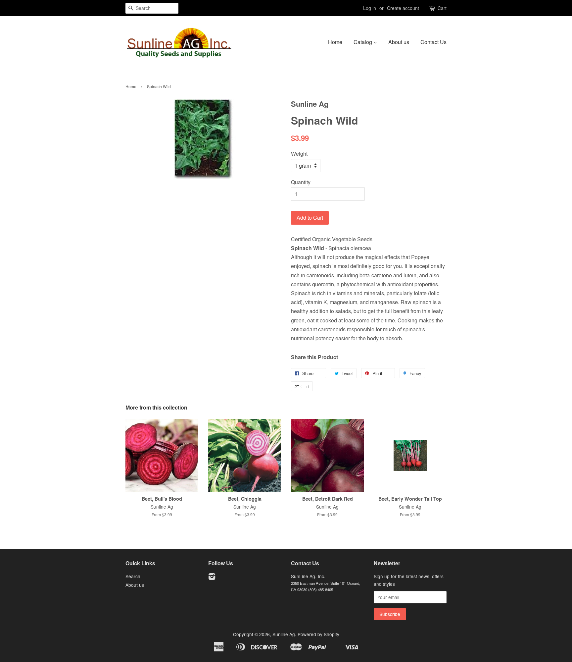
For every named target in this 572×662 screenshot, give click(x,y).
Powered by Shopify (318, 634)
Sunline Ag (283, 634)
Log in (369, 8)
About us (398, 42)
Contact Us (433, 42)
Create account (403, 8)
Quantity (300, 182)
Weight (299, 153)
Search (132, 576)
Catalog (363, 42)
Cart (442, 8)
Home (335, 42)
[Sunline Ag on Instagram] (211, 577)
